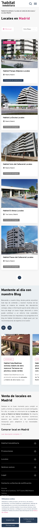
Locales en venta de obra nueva (24, 11)
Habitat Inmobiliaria (7, 11)
